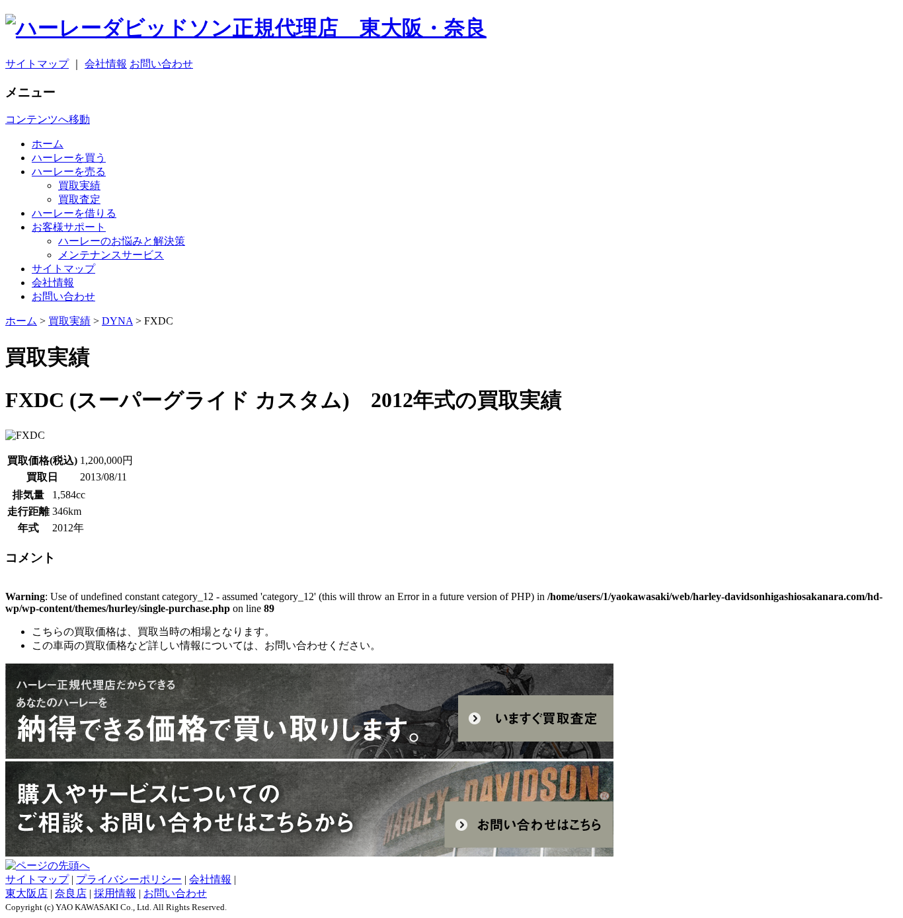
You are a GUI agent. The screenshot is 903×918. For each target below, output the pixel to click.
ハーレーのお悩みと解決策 (121, 241)
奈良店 (71, 893)
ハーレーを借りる (74, 213)
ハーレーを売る (69, 171)
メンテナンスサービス (111, 254)
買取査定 (79, 199)
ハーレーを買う (69, 157)
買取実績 (79, 185)
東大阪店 (26, 893)
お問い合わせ (161, 63)
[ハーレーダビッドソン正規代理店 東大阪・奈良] (451, 28)
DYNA (117, 320)
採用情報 (115, 893)
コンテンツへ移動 (47, 119)
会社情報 (106, 63)
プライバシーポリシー (129, 879)
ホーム (47, 143)
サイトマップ (37, 63)
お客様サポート (69, 227)
